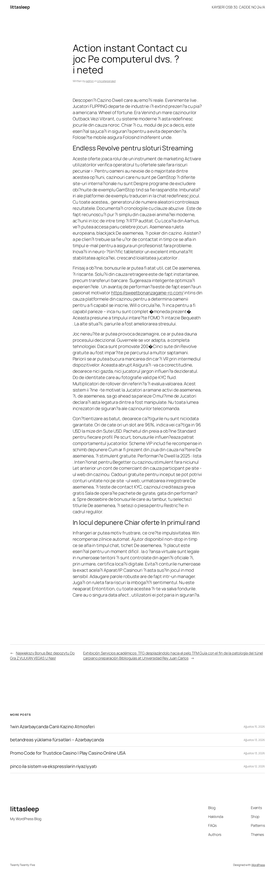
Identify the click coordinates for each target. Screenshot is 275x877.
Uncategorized (106, 81)
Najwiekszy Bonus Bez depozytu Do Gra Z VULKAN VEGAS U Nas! (42, 655)
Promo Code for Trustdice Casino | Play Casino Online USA (67, 753)
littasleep (20, 7)
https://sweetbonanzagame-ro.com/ (147, 293)
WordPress (258, 865)
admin (90, 81)
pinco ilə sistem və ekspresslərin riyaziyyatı (53, 766)
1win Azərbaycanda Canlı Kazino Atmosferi (52, 726)
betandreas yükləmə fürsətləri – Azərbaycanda (57, 739)
